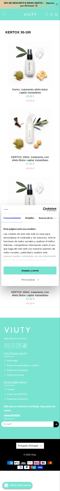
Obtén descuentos (20, 485)
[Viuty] (30, 14)
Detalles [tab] (29, 218)
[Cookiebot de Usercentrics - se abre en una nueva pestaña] (43, 209)
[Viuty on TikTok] (24, 345)
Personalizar (28, 279)
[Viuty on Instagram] (18, 345)
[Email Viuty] (6, 345)
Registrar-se (56, 424)
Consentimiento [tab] (12, 218)
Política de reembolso (17, 370)
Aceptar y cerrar (30, 270)
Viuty (33, 454)
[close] (56, 4)
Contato (11, 389)
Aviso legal (12, 360)
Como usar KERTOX (17, 394)
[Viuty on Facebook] (12, 345)
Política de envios (15, 375)
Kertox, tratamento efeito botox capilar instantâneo (30, 91)
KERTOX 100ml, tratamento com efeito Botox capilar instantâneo (30, 159)
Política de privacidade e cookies (23, 365)
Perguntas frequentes (17, 399)
